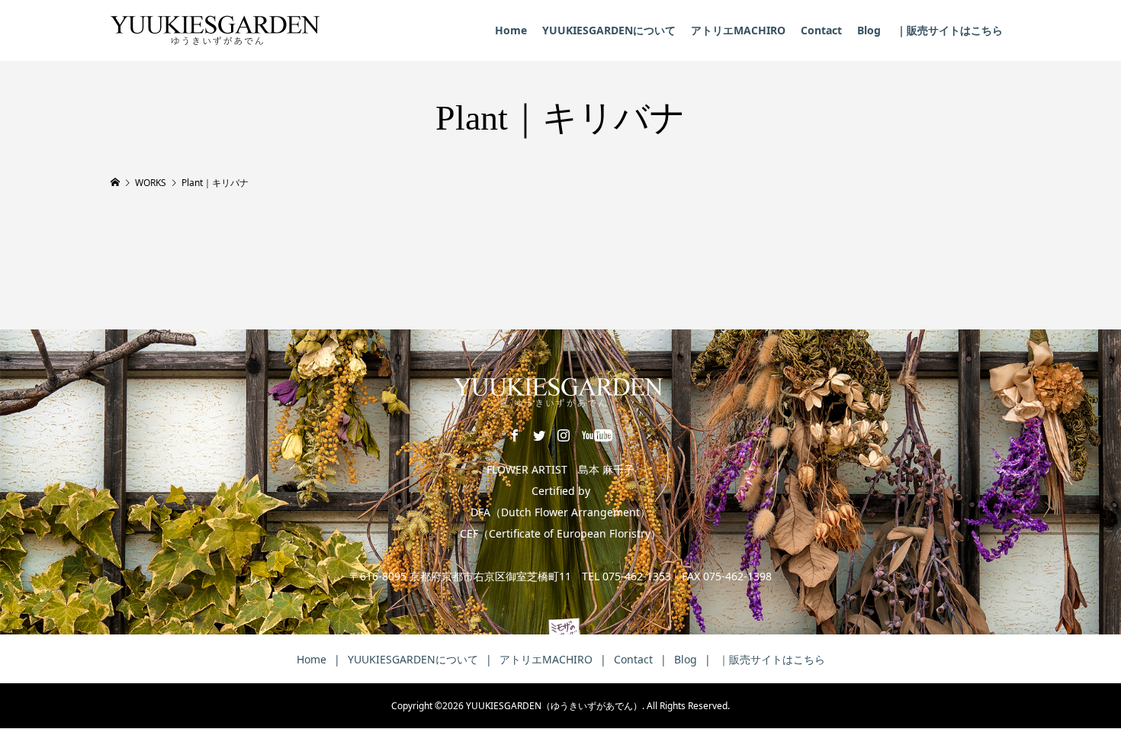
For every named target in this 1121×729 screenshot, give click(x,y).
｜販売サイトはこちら (949, 30)
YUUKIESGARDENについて (609, 30)
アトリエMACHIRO (738, 30)
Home (511, 30)
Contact (821, 30)
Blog (869, 30)
